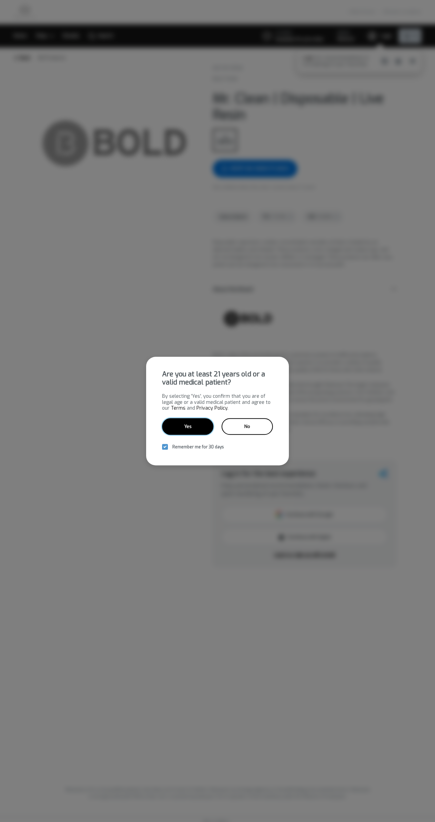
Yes (188, 426)
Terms (178, 408)
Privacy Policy (211, 408)
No (247, 426)
